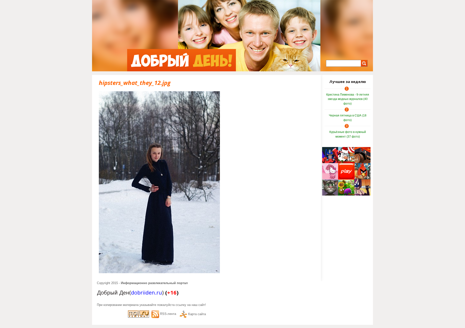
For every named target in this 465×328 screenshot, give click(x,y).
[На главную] (181, 60)
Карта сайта (197, 314)
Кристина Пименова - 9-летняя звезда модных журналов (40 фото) (347, 99)
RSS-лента (168, 314)
